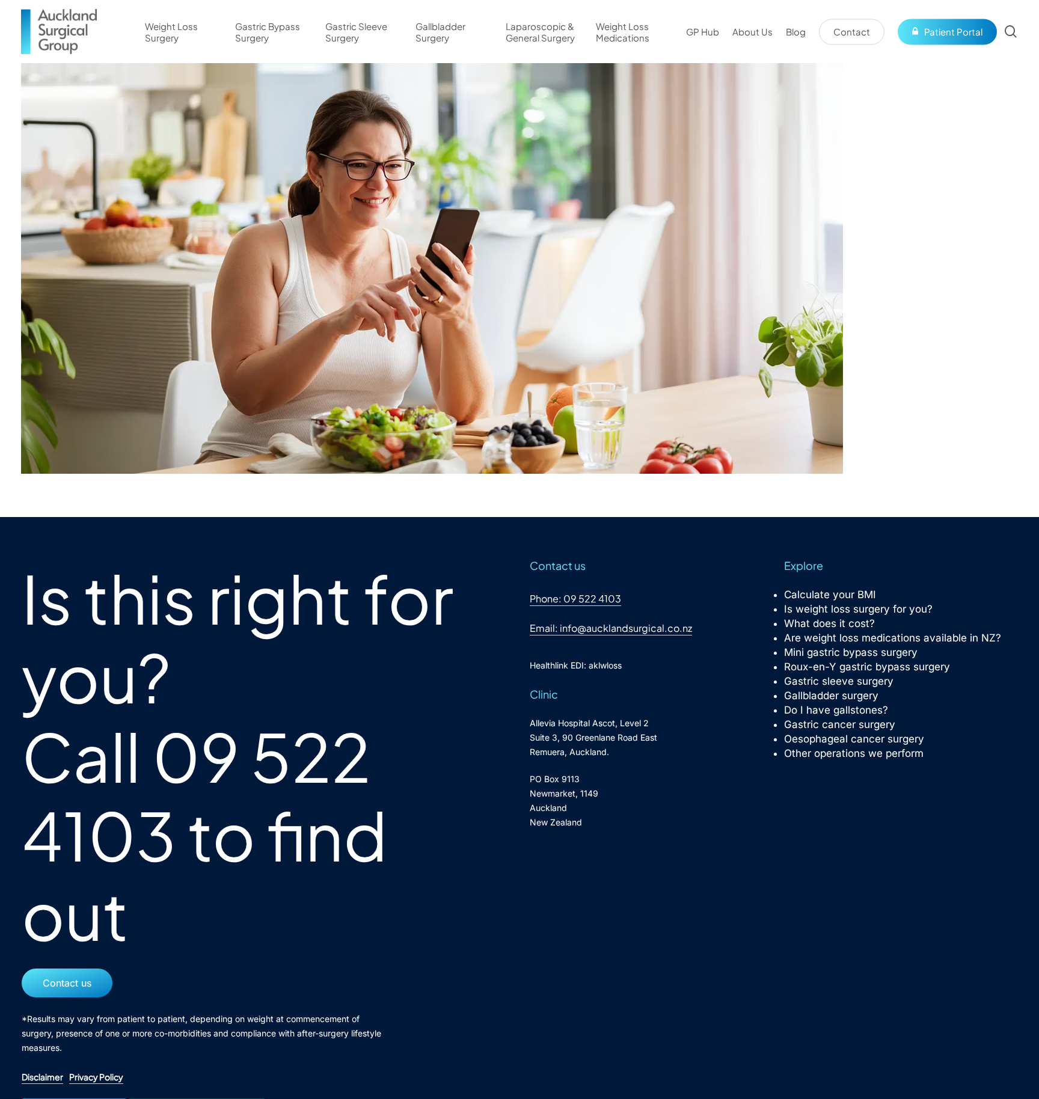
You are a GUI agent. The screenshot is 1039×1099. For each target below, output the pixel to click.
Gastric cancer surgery (839, 724)
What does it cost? (829, 623)
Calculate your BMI (830, 595)
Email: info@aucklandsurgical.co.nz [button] (611, 628)
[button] (67, 983)
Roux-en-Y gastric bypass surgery (867, 667)
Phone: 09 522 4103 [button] (575, 598)
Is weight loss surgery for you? (858, 609)
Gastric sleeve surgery (838, 681)
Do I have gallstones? (836, 710)
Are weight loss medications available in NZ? (892, 638)
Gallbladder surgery (831, 696)
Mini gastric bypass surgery (851, 652)
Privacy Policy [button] (96, 1076)
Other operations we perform (854, 753)
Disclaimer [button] (42, 1076)
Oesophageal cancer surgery (854, 739)
